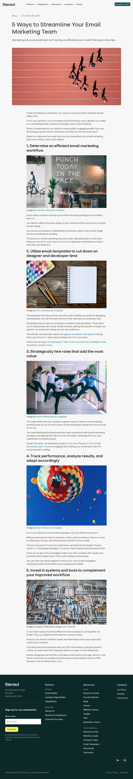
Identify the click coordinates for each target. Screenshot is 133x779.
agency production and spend (79, 334)
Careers (120, 694)
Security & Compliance (55, 715)
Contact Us (122, 698)
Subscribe (11, 729)
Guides (86, 714)
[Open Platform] (35, 4)
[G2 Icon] (125, 760)
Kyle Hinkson (42, 527)
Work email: (10, 716)
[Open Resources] (62, 4)
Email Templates (91, 744)
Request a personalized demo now (43, 661)
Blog (14, 16)
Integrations (51, 701)
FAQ (85, 718)
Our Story (121, 689)
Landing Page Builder (55, 697)
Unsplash (59, 210)
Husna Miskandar (45, 416)
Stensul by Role (90, 731)
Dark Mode (88, 748)
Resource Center (91, 693)
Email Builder (51, 693)
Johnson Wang (44, 210)
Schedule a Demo (91, 722)
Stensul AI (50, 711)
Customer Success (54, 719)
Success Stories (91, 697)
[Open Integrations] (49, 4)
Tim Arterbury (43, 310)
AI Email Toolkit (90, 740)
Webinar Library (90, 709)
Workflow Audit (90, 736)
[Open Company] (74, 4)
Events (86, 705)
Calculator (88, 752)
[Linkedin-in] (118, 760)
